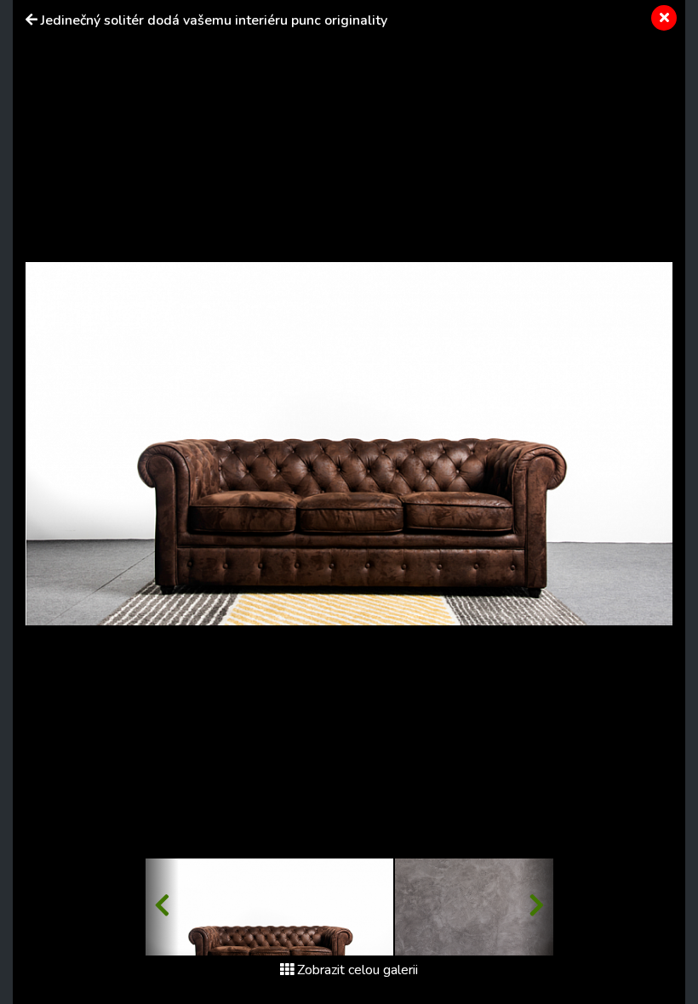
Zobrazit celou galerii (357, 970)
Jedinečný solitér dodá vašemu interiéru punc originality (214, 20)
